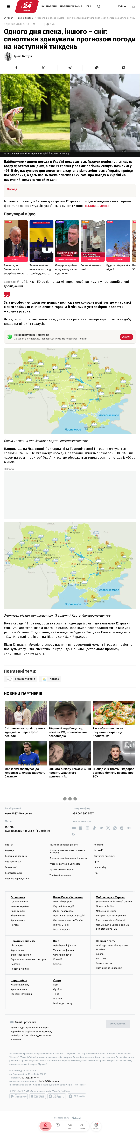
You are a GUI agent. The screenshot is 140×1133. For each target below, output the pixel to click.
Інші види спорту (62, 1003)
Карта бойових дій (63, 906)
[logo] (26, 6)
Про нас (9, 845)
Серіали (57, 964)
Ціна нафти (17, 945)
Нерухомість (19, 980)
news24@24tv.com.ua (18, 813)
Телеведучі (11, 867)
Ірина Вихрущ (23, 56)
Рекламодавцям (13, 873)
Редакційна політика (16, 856)
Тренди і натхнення (21, 993)
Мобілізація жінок (106, 911)
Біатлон (57, 998)
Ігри (88, 6)
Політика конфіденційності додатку (68, 858)
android (18, 1096)
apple (38, 1096)
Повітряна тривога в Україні (69, 915)
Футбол (57, 989)
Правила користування (17, 879)
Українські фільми (63, 950)
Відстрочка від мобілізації (110, 920)
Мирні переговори (63, 911)
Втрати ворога (61, 929)
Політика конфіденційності (64, 845)
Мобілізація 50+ (105, 906)
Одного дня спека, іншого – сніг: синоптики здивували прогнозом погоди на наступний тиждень (86, 18)
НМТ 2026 (101, 958)
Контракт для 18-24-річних (111, 915)
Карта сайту (100, 867)
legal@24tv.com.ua (49, 1081)
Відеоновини (18, 915)
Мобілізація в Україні (110, 897)
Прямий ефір (18, 911)
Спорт (57, 980)
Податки (15, 964)
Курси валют (18, 950)
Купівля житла (19, 989)
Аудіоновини (18, 920)
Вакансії (98, 850)
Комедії (57, 959)
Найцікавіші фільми (64, 945)
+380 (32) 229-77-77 (29, 1077)
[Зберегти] (123, 68)
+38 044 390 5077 (83, 813)
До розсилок (118, 1024)
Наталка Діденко (96, 206)
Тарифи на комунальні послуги (28, 959)
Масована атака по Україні (68, 920)
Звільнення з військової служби (114, 901)
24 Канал (9, 18)
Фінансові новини (21, 954)
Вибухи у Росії (61, 924)
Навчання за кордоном (109, 968)
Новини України (71, 6)
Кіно (56, 941)
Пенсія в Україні (20, 968)
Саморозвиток (104, 963)
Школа (99, 953)
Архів (96, 862)
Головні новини (20, 901)
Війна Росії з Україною (68, 897)
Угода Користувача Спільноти (65, 864)
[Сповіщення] (133, 6)
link (74, 828)
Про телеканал (13, 862)
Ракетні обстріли (62, 901)
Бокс (55, 984)
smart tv (56, 1096)
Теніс (56, 993)
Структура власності (104, 856)
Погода (15, 924)
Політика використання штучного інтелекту (67, 851)
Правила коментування (62, 870)
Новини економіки (23, 941)
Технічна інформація (60, 875)
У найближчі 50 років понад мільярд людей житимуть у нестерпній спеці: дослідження (67, 284)
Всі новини (49, 6)
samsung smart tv (77, 1096)
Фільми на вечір (62, 954)
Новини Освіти (105, 941)
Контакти (98, 845)
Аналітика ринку (20, 984)
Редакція (9, 850)
